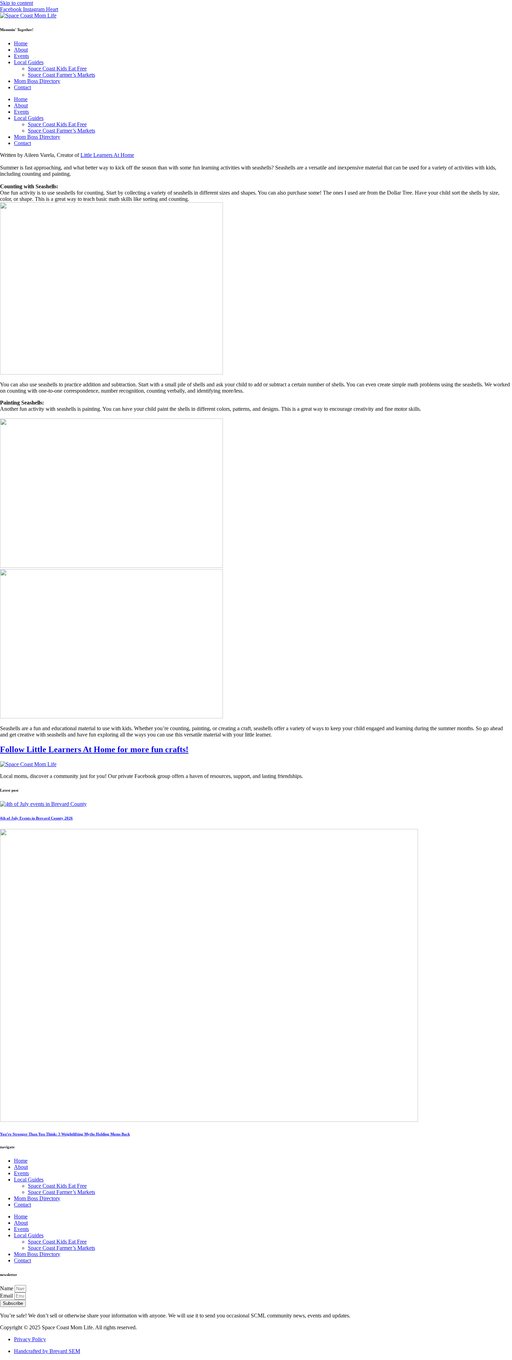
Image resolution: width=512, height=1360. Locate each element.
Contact (22, 87)
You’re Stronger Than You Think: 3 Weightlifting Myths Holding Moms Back (65, 1134)
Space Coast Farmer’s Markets (61, 75)
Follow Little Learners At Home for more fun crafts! (94, 749)
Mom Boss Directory (37, 81)
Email (7, 1296)
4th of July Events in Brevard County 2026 (36, 818)
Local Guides (29, 62)
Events (21, 56)
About (21, 50)
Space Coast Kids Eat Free (57, 68)
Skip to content (16, 3)
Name (7, 1288)
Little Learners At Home (107, 155)
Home (21, 43)
